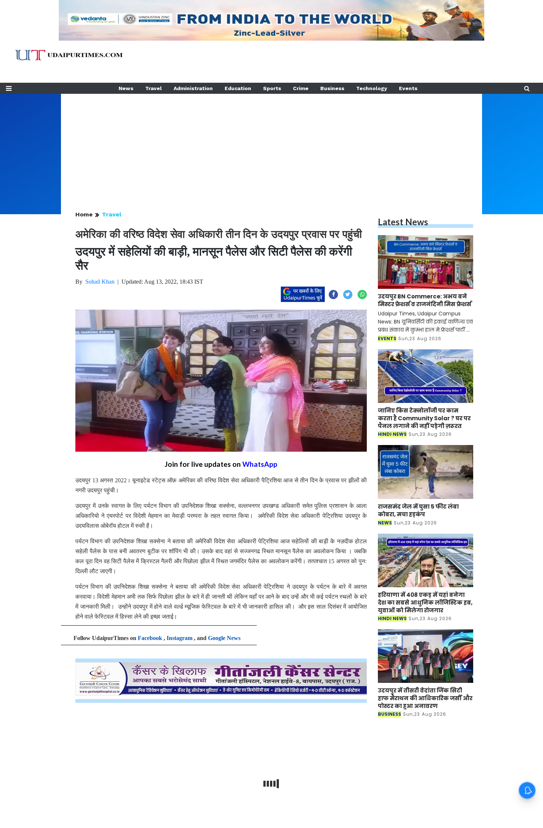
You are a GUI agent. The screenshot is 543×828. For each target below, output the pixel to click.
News (126, 88)
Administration (193, 88)
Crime (300, 88)
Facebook (150, 638)
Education (238, 88)
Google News (224, 638)
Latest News (403, 221)
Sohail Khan (100, 281)
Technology (371, 88)
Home (84, 214)
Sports (272, 88)
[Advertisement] (271, 145)
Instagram (179, 638)
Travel (153, 88)
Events (408, 88)
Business (332, 88)
